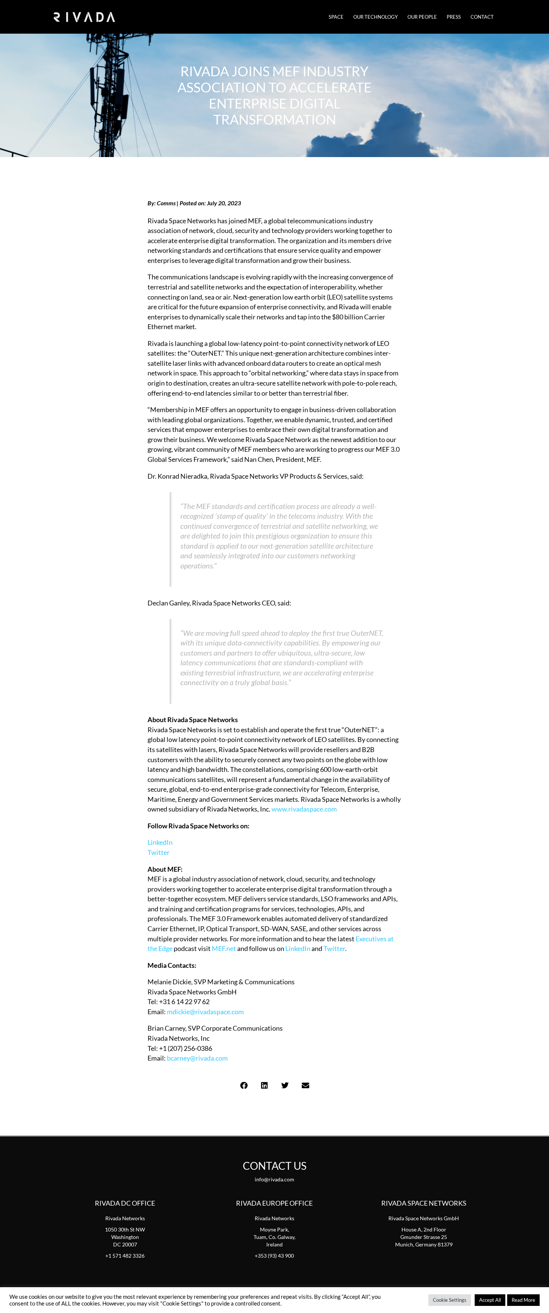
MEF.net (224, 948)
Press (454, 17)
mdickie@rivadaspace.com (205, 1011)
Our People (422, 17)
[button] (243, 1085)
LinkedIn (160, 842)
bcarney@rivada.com (197, 1058)
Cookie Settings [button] (449, 1300)
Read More (523, 1300)
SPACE (336, 17)
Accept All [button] (490, 1300)
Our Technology (375, 17)
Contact (482, 17)
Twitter (159, 852)
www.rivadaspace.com (304, 809)
